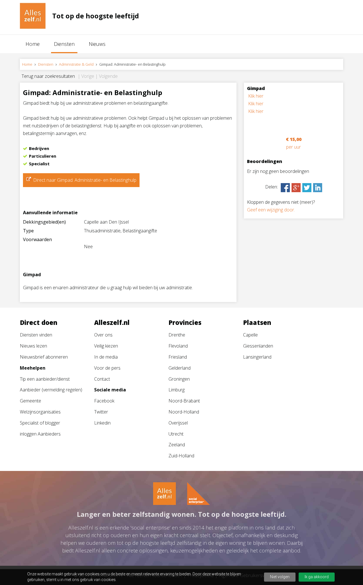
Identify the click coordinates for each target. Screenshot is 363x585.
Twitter (101, 412)
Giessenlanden (258, 346)
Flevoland (178, 346)
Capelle (250, 335)
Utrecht (175, 434)
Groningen (179, 379)
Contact (102, 379)
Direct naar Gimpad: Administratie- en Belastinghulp (84, 180)
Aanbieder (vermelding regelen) (51, 390)
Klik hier (255, 96)
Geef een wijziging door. (271, 210)
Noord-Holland (183, 412)
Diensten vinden (36, 335)
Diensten (64, 43)
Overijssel (178, 423)
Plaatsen (257, 322)
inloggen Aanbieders (40, 434)
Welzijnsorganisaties (40, 412)
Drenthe (176, 335)
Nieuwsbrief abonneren (44, 357)
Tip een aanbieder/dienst (45, 379)
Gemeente (30, 401)
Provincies (184, 322)
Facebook (104, 401)
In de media (106, 357)
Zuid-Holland (181, 456)
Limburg (176, 390)
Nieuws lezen (33, 346)
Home (33, 43)
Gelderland (179, 368)
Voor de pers (107, 368)
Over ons (103, 335)
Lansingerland (257, 357)
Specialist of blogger (40, 423)
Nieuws (97, 43)
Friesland (177, 357)
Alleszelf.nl (112, 322)
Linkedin (102, 423)
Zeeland (176, 445)
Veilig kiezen (106, 346)
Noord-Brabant (184, 401)
